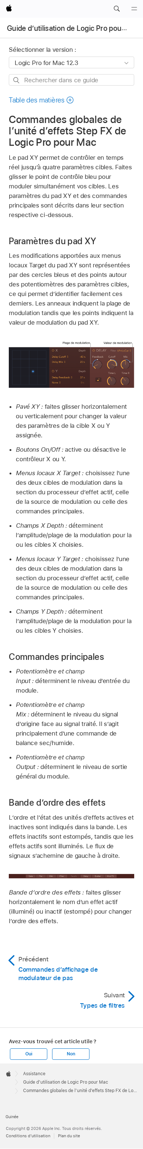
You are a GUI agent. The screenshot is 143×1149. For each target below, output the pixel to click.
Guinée (12, 1116)
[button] (116, 9)
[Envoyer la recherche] (17, 80)
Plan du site (69, 1135)
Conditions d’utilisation (28, 1135)
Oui (28, 1053)
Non (71, 1053)
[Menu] (134, 9)
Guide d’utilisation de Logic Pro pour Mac (73, 28)
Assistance (34, 1073)
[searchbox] (71, 80)
